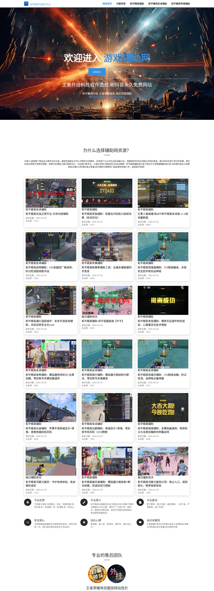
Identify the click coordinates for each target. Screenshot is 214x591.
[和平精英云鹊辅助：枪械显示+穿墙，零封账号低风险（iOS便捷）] (107, 407)
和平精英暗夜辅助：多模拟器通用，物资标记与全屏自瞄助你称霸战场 (163, 430)
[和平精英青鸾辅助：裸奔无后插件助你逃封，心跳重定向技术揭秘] (163, 300)
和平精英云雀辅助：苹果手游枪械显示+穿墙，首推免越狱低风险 (50, 430)
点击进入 (97, 71)
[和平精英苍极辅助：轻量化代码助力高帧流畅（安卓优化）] (107, 193)
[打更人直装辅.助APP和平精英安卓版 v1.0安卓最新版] (163, 193)
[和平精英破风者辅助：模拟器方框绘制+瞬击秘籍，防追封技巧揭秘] (107, 461)
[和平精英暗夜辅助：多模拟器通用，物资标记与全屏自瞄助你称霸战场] (163, 407)
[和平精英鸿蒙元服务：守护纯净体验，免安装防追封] (51, 461)
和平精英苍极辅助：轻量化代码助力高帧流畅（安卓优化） (106, 215)
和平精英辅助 (137, 5)
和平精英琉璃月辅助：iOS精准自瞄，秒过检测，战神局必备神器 (162, 376)
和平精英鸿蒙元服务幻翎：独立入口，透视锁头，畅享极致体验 (163, 483)
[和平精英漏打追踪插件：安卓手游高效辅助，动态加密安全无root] (51, 300)
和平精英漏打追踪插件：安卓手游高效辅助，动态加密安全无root (49, 323)
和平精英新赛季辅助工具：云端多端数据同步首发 (106, 269)
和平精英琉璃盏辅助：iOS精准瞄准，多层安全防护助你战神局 (162, 269)
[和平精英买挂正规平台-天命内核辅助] (51, 193)
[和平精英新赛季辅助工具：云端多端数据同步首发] (107, 246)
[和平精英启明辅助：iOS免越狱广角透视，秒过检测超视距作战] (51, 246)
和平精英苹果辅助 (180, 5)
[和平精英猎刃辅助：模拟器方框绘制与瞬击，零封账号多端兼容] (107, 354)
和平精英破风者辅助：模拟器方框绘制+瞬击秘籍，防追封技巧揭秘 (106, 483)
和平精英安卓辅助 (157, 5)
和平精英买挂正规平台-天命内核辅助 (47, 214)
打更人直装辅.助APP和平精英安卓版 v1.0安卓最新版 (163, 215)
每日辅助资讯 (89, 316)
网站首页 (107, 5)
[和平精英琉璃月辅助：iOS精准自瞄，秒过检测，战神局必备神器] (163, 354)
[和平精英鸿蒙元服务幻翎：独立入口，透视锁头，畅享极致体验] (163, 461)
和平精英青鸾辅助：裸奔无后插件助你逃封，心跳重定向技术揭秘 (161, 323)
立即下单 (117, 71)
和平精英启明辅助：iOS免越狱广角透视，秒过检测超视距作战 (50, 269)
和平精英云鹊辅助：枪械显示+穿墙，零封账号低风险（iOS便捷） (106, 430)
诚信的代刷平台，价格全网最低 (107, 97)
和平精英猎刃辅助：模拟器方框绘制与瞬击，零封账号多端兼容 (105, 376)
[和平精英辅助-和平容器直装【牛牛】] (107, 300)
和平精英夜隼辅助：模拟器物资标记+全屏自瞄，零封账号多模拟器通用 (50, 376)
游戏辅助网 (127, 57)
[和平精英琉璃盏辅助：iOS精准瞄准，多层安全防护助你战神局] (163, 246)
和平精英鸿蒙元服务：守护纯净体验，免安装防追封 (50, 483)
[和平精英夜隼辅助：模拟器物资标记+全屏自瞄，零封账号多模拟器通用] (51, 354)
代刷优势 (121, 5)
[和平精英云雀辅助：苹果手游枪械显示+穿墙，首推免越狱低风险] (51, 407)
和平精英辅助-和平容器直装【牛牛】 (103, 321)
